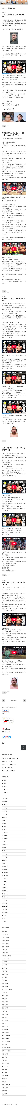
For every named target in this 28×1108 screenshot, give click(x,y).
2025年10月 (5, 801)
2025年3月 (4, 823)
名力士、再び (5, 958)
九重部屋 (4, 931)
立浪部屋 (4, 1044)
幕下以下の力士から (7, 989)
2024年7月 (4, 847)
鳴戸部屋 (4, 1094)
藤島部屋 (4, 1060)
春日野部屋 (5, 1001)
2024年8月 (4, 844)
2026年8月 (4, 780)
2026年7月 (4, 783)
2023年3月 (4, 897)
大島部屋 (4, 965)
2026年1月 (4, 795)
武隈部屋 (4, 1017)
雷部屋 (4, 1081)
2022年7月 (4, 921)
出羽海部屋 (5, 952)
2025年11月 (5, 798)
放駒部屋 (4, 998)
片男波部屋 (5, 1026)
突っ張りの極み (6, 1041)
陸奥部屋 (4, 1078)
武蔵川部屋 (5, 1014)
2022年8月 (4, 918)
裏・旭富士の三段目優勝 (8, 770)
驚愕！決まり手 (6, 1084)
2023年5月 (4, 890)
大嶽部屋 (4, 968)
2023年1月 (4, 903)
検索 (3, 743)
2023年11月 (5, 872)
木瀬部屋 (4, 1011)
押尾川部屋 (5, 995)
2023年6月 (4, 887)
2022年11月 (5, 909)
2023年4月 (4, 894)
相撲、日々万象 (6, 1035)
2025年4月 (4, 820)
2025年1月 (4, 829)
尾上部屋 (4, 977)
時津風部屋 (5, 1005)
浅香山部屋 (5, 1020)
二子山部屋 (5, 934)
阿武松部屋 (5, 1075)
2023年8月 (4, 881)
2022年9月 (4, 915)
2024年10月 (5, 838)
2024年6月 (4, 851)
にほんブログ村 (6, 713)
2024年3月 (4, 860)
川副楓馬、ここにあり (7, 761)
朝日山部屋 (5, 1008)
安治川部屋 (5, 971)
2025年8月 (4, 808)
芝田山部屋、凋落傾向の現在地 (10, 758)
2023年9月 (4, 878)
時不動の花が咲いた (7, 767)
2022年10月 (5, 912)
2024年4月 (4, 857)
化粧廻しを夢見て (6, 955)
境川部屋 (4, 962)
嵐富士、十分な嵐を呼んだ (9, 764)
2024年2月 (4, 863)
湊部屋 (4, 1023)
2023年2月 (4, 900)
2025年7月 (4, 811)
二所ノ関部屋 (5, 937)
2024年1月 (4, 866)
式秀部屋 (4, 992)
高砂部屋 (4, 1090)
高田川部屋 (5, 1087)
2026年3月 (4, 789)
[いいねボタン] (4, 126)
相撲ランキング (6, 731)
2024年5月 (4, 854)
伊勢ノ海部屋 (5, 943)
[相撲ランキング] (6, 729)
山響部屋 (4, 980)
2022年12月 (5, 906)
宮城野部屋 (5, 974)
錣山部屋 (4, 1069)
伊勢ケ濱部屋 (5, 940)
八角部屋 (4, 949)
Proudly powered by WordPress (9, 1104)
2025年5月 (4, 817)
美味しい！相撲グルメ (7, 1051)
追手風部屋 (5, 1066)
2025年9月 (4, 805)
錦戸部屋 (4, 1072)
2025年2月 (4, 826)
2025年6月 (4, 814)
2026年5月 (4, 786)
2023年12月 (5, 869)
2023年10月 (5, 875)
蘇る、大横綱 (5, 1063)
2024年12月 (5, 832)
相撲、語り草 (5, 1038)
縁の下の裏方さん (6, 1047)
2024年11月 (5, 835)
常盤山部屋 (5, 983)
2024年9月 (4, 841)
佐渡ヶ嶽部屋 (5, 946)
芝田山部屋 (5, 1054)
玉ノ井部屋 (5, 1029)
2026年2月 (4, 792)
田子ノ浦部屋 (5, 1032)
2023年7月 (4, 884)
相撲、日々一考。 (9, 2)
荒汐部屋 (4, 1057)
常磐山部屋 (5, 986)
